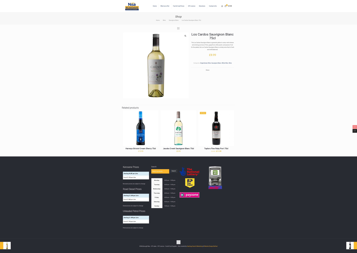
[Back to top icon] (178, 242)
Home (158, 20)
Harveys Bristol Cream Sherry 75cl (141, 148)
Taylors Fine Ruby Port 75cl (216, 148)
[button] (185, 36)
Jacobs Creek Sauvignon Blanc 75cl (178, 148)
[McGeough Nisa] (132, 6)
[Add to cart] (155, 113)
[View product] (155, 117)
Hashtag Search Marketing (195, 246)
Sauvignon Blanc (174, 20)
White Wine (225, 63)
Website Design (208, 246)
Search (153, 167)
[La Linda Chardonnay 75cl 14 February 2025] (5, 245)
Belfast (215, 246)
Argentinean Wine (205, 63)
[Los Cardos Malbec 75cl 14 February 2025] (351, 245)
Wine (164, 20)
